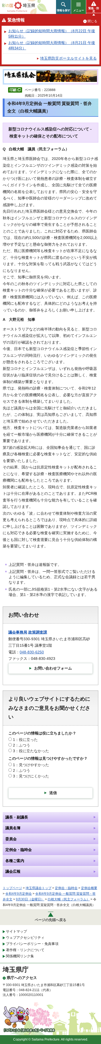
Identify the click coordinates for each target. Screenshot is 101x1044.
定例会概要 (89, 888)
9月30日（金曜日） (30, 899)
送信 (53, 793)
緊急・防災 (93, 10)
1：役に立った (25, 739)
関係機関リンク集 (20, 956)
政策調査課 (37, 632)
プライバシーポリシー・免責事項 (32, 944)
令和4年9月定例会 (18, 894)
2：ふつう (21, 745)
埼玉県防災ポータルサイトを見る (68, 58)
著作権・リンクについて (25, 950)
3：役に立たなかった (31, 751)
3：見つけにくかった (31, 776)
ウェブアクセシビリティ (25, 938)
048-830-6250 (32, 652)
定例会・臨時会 (66, 888)
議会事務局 (17, 632)
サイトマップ (16, 931)
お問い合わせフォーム (53, 668)
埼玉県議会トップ (38, 888)
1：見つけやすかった (31, 765)
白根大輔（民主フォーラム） (69, 899)
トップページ (12, 888)
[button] (63, 7)
